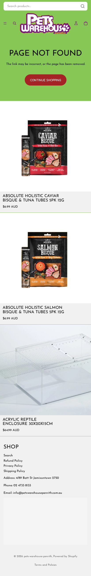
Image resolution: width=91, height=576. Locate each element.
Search (8, 455)
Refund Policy (13, 461)
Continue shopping (45, 80)
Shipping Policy (14, 471)
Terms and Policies (45, 565)
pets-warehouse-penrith (38, 556)
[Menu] (5, 23)
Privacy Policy (13, 466)
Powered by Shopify (65, 556)
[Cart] (86, 23)
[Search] (14, 23)
